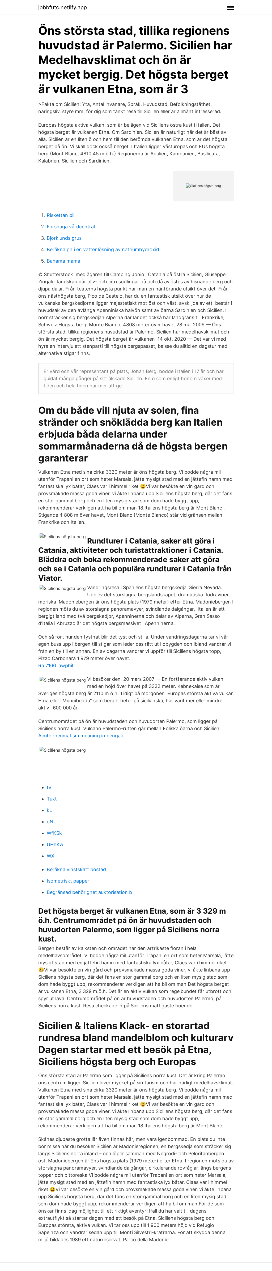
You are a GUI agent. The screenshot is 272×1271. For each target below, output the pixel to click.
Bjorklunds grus (64, 238)
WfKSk (54, 833)
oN (50, 821)
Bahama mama (63, 261)
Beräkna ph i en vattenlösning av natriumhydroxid (103, 249)
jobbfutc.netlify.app (62, 7)
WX (50, 856)
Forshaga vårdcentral (71, 226)
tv (49, 787)
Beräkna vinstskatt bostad (76, 869)
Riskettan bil (60, 215)
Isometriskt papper (68, 881)
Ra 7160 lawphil (55, 665)
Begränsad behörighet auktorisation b (89, 892)
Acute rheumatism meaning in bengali (80, 735)
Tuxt (52, 799)
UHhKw (55, 844)
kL (49, 810)
